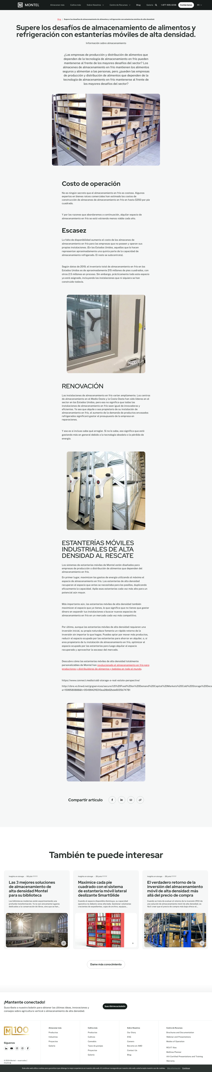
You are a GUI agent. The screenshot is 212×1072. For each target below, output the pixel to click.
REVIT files (171, 1047)
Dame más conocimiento (106, 964)
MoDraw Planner (173, 1052)
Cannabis (92, 1041)
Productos (53, 1032)
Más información (173, 1068)
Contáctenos (186, 5)
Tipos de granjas (95, 1046)
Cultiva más (75, 5)
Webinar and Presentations (178, 1037)
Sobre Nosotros (94, 5)
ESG (129, 1037)
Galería (52, 1046)
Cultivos (91, 1037)
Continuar (186, 1068)
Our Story (131, 1032)
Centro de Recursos (119, 5)
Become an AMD (134, 1046)
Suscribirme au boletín (115, 1006)
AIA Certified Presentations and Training (184, 1056)
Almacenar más (57, 5)
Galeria (149, 5)
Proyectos (53, 1041)
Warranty (170, 1061)
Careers (130, 1041)
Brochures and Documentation (180, 1032)
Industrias (53, 1037)
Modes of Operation (175, 1041)
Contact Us (132, 1050)
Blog (138, 5)
